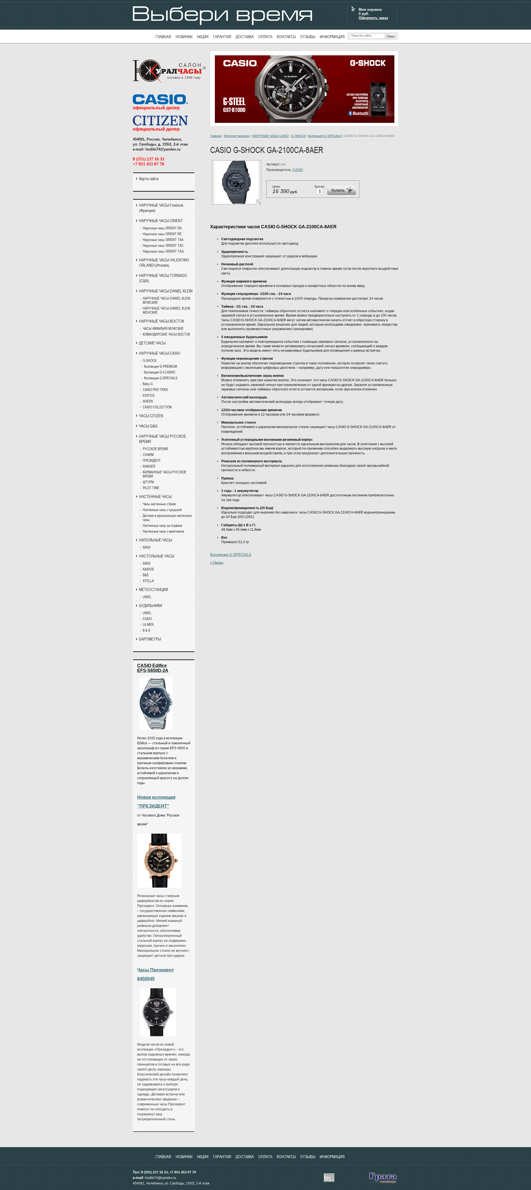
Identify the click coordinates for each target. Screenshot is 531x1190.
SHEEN (148, 401)
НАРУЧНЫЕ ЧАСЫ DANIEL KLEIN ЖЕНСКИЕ (166, 310)
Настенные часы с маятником (163, 531)
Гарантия (222, 36)
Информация (332, 36)
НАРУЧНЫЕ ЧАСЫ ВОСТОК (161, 321)
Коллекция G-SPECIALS (325, 136)
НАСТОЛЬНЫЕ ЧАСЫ (156, 556)
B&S (146, 575)
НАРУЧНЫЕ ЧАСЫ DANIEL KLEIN (165, 291)
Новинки (184, 36)
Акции (203, 36)
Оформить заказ (373, 18)
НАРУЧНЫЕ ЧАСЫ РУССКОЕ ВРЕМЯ (162, 439)
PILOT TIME (151, 488)
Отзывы (307, 36)
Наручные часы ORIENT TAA (163, 240)
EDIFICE (149, 395)
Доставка (245, 36)
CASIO (298, 170)
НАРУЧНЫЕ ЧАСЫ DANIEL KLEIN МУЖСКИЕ (166, 300)
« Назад (216, 563)
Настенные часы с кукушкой (162, 510)
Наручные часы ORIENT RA (162, 228)
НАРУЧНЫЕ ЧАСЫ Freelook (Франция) (161, 208)
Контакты (286, 36)
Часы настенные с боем (159, 504)
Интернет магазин (236, 136)
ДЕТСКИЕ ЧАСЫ (152, 343)
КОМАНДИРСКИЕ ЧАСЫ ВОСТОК (166, 334)
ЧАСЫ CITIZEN (151, 415)
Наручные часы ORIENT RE (162, 234)
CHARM (148, 455)
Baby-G (148, 384)
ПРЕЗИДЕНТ (152, 460)
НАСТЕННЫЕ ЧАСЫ (155, 496)
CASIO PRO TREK (155, 390)
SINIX (146, 547)
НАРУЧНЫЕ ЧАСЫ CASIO (270, 136)
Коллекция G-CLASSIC (160, 372)
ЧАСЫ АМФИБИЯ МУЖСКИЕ (163, 328)
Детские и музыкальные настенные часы (167, 518)
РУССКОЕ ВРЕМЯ (155, 449)
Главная (163, 36)
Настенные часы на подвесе (162, 525)
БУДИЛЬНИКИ (150, 605)
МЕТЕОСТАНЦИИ (153, 589)
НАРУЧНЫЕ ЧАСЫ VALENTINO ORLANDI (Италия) (164, 263)
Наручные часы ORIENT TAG (163, 251)
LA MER (148, 625)
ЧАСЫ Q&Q (148, 426)
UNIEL (147, 597)
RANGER (149, 466)
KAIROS (148, 569)
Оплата (265, 36)
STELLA (148, 581)
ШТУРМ (148, 482)
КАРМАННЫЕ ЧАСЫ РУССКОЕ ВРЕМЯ (164, 474)
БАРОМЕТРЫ (150, 639)
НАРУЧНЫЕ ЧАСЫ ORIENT (161, 220)
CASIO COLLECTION (157, 407)
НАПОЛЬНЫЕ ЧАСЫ (155, 540)
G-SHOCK (298, 136)
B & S (146, 630)
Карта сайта (148, 178)
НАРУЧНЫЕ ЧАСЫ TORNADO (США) (163, 278)
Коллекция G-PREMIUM (160, 366)
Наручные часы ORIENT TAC (163, 245)
